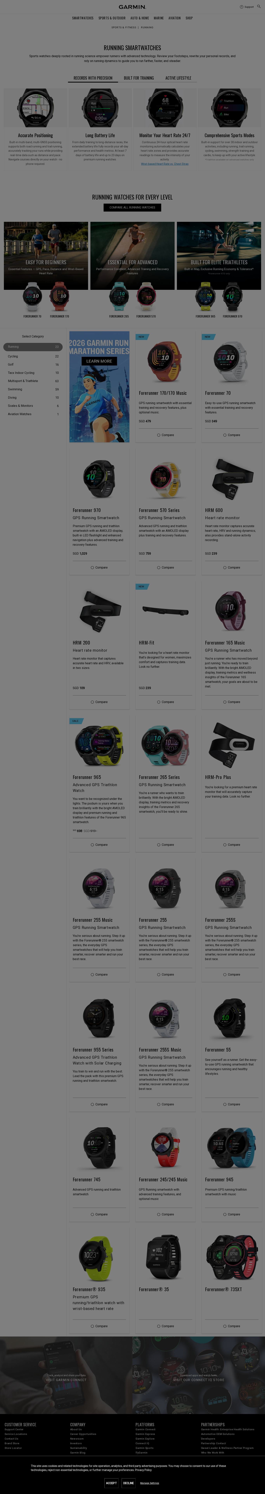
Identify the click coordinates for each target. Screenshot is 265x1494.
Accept (111, 1483)
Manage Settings (149, 1483)
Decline (128, 1483)
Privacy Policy (143, 1470)
